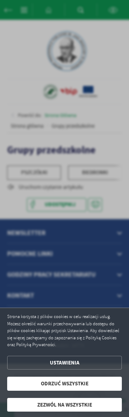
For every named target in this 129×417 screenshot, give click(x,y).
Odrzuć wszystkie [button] (65, 383)
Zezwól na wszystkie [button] (64, 404)
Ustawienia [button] (65, 362)
